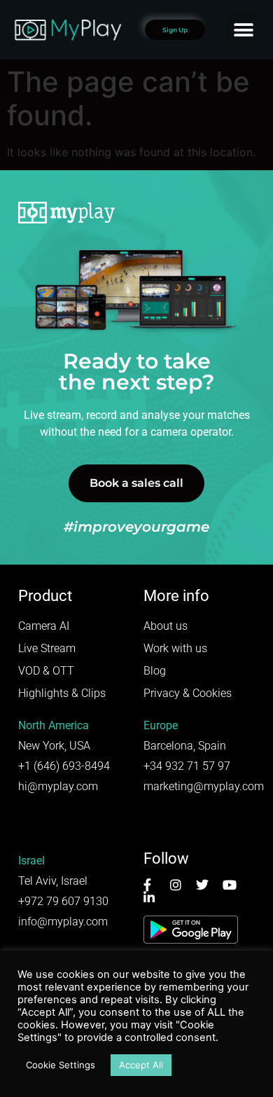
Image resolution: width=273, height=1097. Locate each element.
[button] (243, 30)
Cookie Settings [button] (60, 1064)
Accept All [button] (141, 1064)
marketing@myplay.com (204, 786)
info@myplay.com (63, 921)
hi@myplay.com (58, 786)
